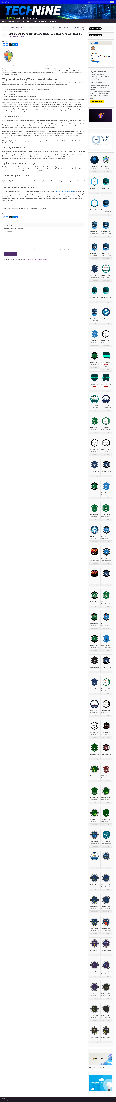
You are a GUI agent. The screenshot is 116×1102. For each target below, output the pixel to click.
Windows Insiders (13, 21)
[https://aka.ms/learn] (100, 1059)
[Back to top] (112, 1098)
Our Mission (52, 21)
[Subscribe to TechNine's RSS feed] (3, 2)
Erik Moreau (11, 36)
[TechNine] (6, 2)
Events (35, 21)
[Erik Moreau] (8, 2)
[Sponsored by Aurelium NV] (100, 141)
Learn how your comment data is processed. (35, 259)
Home (4, 21)
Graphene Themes (13, 1100)
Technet (9, 210)
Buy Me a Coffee (97, 101)
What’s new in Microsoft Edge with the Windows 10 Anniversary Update (23, 27)
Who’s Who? (43, 21)
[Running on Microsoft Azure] (100, 1083)
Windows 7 (17, 36)
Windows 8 (22, 36)
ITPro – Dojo (26, 21)
